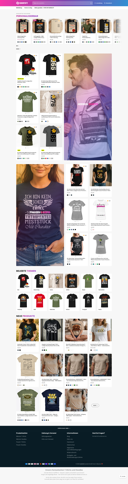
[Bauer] (88, 283)
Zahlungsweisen (47, 436)
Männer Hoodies (21, 439)
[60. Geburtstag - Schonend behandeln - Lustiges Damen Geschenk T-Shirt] (68, 245)
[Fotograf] (88, 302)
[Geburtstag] (39, 283)
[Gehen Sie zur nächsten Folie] (111, 32)
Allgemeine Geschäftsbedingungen (74, 448)
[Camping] (23, 302)
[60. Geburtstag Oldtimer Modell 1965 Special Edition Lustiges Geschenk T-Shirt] (18, 401)
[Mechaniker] (104, 283)
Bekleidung (19, 7)
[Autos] (56, 283)
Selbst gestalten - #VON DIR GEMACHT (44, 7)
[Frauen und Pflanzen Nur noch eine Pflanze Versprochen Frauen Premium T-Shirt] (92, 245)
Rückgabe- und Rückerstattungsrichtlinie (74, 456)
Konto (98, 3)
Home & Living (28, 7)
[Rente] (104, 302)
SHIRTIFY (82, 464)
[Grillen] (72, 283)
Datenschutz (71, 445)
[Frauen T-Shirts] (40, 215)
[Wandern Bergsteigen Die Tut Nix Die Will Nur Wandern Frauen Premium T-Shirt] (68, 210)
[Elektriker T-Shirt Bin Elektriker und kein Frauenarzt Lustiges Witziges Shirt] (18, 102)
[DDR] (39, 302)
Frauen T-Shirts (21, 442)
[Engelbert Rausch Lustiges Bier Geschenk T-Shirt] (18, 65)
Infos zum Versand (47, 439)
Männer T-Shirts (21, 436)
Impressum (70, 442)
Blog (68, 436)
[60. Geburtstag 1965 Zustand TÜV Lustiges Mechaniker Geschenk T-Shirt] (42, 65)
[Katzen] (72, 302)
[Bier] (23, 283)
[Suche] (91, 3)
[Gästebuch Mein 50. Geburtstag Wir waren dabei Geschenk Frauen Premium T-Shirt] (95, 210)
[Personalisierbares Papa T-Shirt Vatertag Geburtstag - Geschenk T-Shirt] (50, 26)
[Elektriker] (56, 302)
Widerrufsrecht (71, 452)
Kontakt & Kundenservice (99, 436)
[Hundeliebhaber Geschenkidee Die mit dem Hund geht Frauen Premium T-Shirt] (92, 176)
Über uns (70, 439)
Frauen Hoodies (21, 445)
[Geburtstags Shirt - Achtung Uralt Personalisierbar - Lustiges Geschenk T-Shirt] (17, 26)
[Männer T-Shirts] (88, 106)
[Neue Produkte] (95, 405)
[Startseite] (22, 3)
